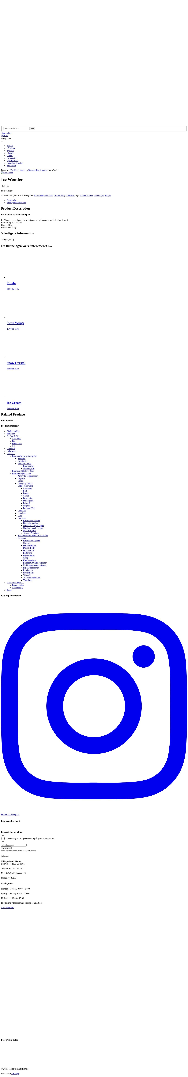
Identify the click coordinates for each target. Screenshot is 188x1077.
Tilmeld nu (6, 848)
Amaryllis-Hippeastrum (28, 476)
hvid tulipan (99, 195)
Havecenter (12, 158)
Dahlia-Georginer (25, 486)
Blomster (21, 458)
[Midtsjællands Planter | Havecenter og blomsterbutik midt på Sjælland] (94, 124)
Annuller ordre (7, 907)
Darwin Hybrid (29, 545)
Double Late (28, 550)
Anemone (27, 488)
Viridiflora (27, 580)
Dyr (14, 441)
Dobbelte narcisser (31, 523)
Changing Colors (25, 483)
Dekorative (28, 498)
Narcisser (22, 518)
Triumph (27, 575)
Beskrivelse (12, 200)
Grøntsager (22, 461)
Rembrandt (28, 570)
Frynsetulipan (29, 555)
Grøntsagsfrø (28, 468)
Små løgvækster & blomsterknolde (33, 535)
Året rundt (16, 438)
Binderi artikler (13, 431)
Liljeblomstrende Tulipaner (35, 563)
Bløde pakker (18, 585)
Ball (25, 491)
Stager (9, 590)
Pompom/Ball (29, 508)
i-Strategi (15, 1073)
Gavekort (11, 448)
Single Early (28, 573)
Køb (17, 289)
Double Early (59, 195)
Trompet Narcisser (31, 533)
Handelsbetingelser (15, 163)
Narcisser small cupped (33, 528)
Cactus (26, 496)
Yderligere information (16, 202)
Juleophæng (17, 587)
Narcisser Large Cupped (33, 525)
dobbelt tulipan (86, 195)
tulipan (108, 195)
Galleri (10, 155)
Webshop (11, 148)
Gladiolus (22, 510)
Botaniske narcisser (31, 520)
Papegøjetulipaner (31, 568)
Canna (20, 481)
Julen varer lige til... (15, 582)
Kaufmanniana (29, 560)
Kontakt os (11, 165)
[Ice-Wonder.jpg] (7, 172)
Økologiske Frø (24, 463)
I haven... (23, 170)
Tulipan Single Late (31, 578)
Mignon (26, 505)
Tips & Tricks (12, 160)
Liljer (20, 515)
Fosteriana (27, 553)
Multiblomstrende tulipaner (35, 565)
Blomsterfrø (28, 466)
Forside (10, 145)
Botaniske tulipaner (31, 540)
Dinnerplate (28, 501)
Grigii (25, 558)
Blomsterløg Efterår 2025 (23, 471)
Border (26, 493)
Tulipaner (70, 195)
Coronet (26, 543)
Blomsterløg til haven (37, 170)
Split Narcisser (29, 530)
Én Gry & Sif (12, 436)
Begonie (21, 478)
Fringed (26, 503)
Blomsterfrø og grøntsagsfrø (24, 456)
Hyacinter (22, 513)
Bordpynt (11, 433)
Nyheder (10, 150)
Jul (13, 446)
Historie (10, 153)
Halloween (17, 443)
